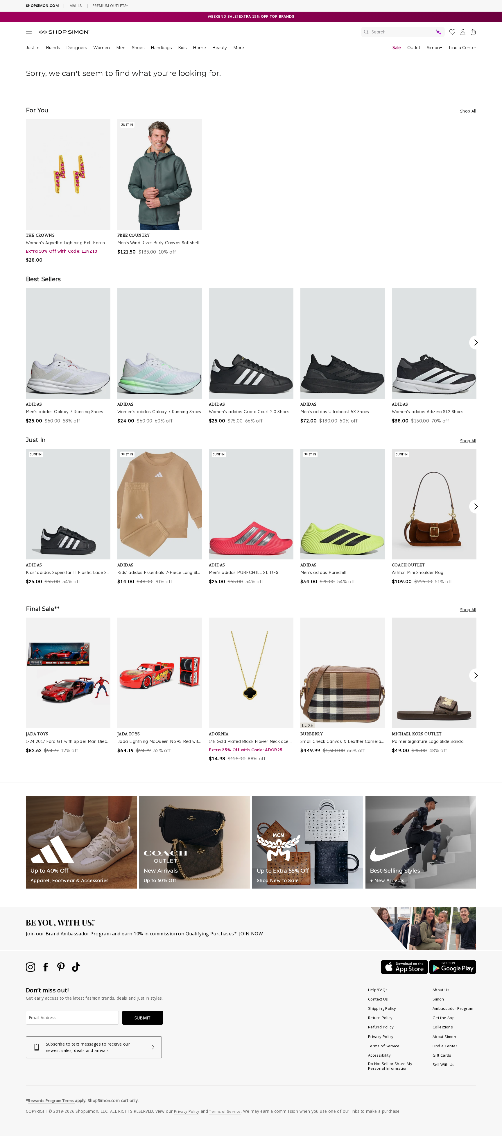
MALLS (75, 5)
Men (121, 47)
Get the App (444, 1017)
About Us (441, 989)
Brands (53, 47)
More (238, 47)
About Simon (444, 1036)
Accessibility (379, 1055)
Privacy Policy (381, 1036)
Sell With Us (444, 1064)
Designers (76, 47)
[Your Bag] (473, 33)
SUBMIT (143, 1018)
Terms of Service (383, 1045)
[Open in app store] (405, 972)
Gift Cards (442, 1055)
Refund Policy (381, 1027)
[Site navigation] (29, 33)
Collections (443, 1027)
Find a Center (462, 47)
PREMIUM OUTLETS (110, 5)
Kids (182, 47)
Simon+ (434, 47)
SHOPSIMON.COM (42, 5)
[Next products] (476, 342)
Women (101, 47)
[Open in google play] (452, 972)
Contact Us (378, 999)
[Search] (403, 32)
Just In (33, 47)
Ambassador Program (453, 1008)
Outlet (413, 47)
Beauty (219, 47)
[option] (68, 191)
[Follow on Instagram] (31, 970)
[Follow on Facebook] (46, 970)
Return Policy (380, 1017)
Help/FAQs (378, 989)
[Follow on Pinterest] (61, 970)
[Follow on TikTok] (76, 970)
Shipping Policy (382, 1008)
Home (199, 47)
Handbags (161, 47)
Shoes (138, 47)
